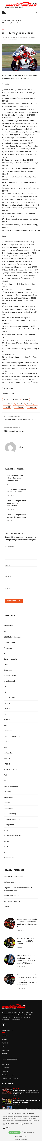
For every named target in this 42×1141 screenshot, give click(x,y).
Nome (8, 565)
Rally (6, 775)
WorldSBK (7, 841)
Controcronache (10, 659)
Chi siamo (5, 1064)
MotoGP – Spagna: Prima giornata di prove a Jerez (16, 516)
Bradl (16, 400)
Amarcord (8, 648)
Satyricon (7, 791)
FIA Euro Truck (9, 698)
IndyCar (7, 720)
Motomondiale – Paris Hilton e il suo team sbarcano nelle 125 (15, 478)
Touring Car (8, 808)
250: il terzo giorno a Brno (14, 431)
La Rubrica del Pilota (12, 736)
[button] (21, 1136)
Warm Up (32, 407)
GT (5, 714)
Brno (26, 400)
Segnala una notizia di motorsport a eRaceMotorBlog (18, 889)
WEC (6, 830)
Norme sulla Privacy (11, 896)
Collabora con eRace (12, 882)
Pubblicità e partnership (13, 876)
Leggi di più (36, 1120)
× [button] (40, 1111)
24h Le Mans (9, 626)
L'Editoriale (8, 731)
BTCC (6, 653)
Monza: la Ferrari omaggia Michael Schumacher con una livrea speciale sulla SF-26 (26, 1092)
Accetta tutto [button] (14, 1132)
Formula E (8, 709)
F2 (5, 687)
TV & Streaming (10, 814)
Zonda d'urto (9, 858)
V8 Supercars (9, 825)
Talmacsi (20, 407)
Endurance (8, 670)
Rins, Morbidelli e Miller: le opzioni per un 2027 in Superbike (26, 941)
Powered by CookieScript (21, 1139)
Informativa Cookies (12, 901)
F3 (5, 692)
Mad (33, 37)
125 (3, 28)
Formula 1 (7, 703)
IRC (5, 725)
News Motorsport (10, 769)
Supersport (8, 797)
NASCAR (7, 764)
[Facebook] (3, 1025)
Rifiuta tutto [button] (28, 1132)
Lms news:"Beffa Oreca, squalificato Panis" (20, 419)
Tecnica (7, 803)
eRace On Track (10, 676)
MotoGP (7, 758)
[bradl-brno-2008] (21, 57)
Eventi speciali (9, 681)
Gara (20, 403)
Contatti (7, 907)
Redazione (5, 1068)
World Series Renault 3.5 (13, 836)
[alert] (21, 1125)
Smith (8, 407)
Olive (30, 403)
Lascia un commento (10, 39)
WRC (6, 847)
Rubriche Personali (11, 786)
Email (8, 577)
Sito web (8, 588)
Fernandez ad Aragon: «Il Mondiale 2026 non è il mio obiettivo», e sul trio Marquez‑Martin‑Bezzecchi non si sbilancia (27, 980)
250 (5, 631)
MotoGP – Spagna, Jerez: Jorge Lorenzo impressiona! (16, 503)
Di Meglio (9, 403)
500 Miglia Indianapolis (12, 637)
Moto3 (6, 747)
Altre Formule (9, 642)
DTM (5, 664)
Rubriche (7, 780)
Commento (10, 546)
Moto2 (6, 742)
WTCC (6, 852)
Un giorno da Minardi (12, 819)
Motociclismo (9, 753)
